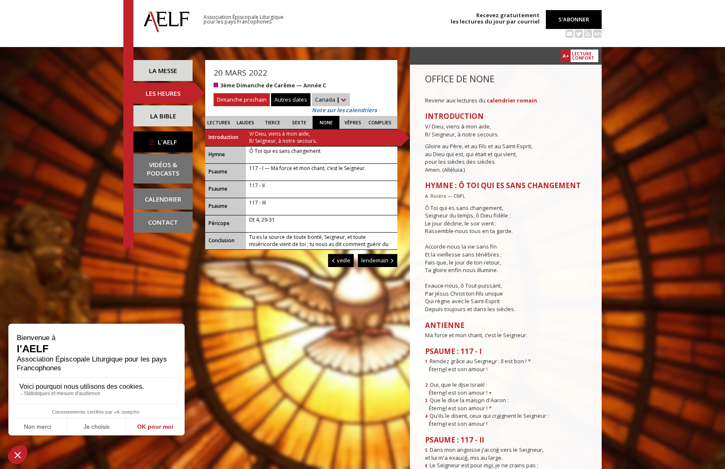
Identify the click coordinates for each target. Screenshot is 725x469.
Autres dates (290, 99)
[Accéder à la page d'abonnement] (570, 33)
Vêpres (352, 122)
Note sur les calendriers (344, 110)
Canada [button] (327, 99)
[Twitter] (579, 33)
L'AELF (166, 142)
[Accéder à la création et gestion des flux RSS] (588, 33)
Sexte (299, 122)
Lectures (218, 122)
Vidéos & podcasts (163, 168)
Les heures (163, 93)
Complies (379, 122)
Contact (163, 222)
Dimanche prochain (241, 99)
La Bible (163, 116)
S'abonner (573, 19)
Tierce (272, 122)
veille (343, 260)
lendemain (375, 260)
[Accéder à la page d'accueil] (166, 20)
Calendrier (163, 199)
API (597, 34)
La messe (163, 70)
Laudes (245, 122)
